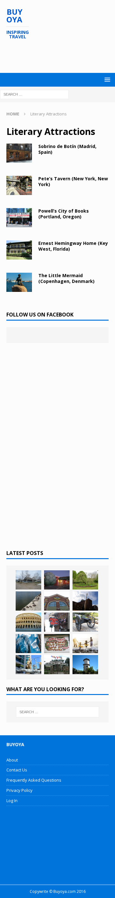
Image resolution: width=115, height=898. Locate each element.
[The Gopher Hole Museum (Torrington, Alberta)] (57, 643)
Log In (12, 800)
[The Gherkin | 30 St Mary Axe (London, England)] (28, 643)
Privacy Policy (19, 790)
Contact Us (16, 770)
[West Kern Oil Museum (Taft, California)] (28, 580)
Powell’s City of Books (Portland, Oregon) (63, 214)
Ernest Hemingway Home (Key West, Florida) (73, 246)
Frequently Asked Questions (33, 780)
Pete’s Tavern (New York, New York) (73, 181)
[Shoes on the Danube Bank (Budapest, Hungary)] (28, 601)
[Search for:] (34, 94)
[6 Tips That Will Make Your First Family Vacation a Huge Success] (85, 643)
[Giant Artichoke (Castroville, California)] (57, 580)
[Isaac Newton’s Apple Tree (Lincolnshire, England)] (85, 580)
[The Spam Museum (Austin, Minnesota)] (57, 601)
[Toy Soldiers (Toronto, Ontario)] (28, 664)
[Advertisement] (60, 56)
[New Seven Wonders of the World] (28, 622)
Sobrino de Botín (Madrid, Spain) (67, 149)
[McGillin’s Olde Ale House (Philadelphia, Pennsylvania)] (57, 622)
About (12, 760)
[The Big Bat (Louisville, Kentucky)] (85, 601)
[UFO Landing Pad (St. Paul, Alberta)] (57, 664)
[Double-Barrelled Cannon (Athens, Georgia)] (85, 622)
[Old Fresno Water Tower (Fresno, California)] (85, 664)
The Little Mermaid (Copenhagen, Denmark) (66, 278)
